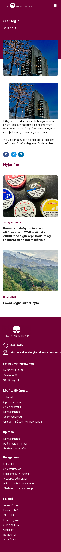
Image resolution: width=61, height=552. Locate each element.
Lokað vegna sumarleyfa (21, 303)
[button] (6, 154)
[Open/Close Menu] (55, 5)
